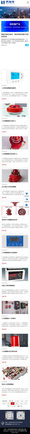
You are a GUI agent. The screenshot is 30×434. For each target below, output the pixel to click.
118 (22, 401)
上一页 (17, 401)
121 (8, 403)
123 (17, 403)
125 (25, 403)
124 (21, 403)
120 (4, 403)
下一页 (13, 406)
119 (26, 401)
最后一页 (20, 406)
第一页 (11, 401)
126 (8, 406)
